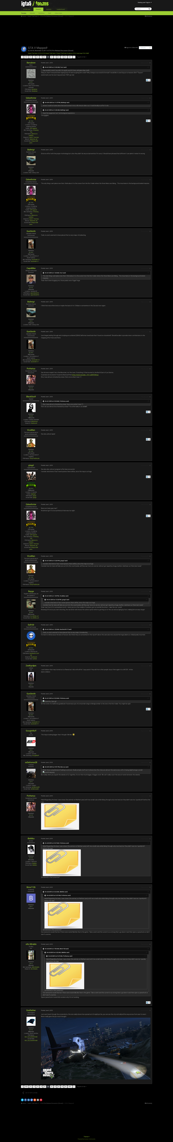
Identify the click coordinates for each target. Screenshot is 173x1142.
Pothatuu (31, 368)
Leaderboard (61, 9)
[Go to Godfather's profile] (31, 1021)
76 (30, 57)
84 (58, 57)
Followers (143, 47)
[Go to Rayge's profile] (31, 604)
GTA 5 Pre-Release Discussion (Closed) (60, 50)
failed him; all (33, 139)
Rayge (31, 591)
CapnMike (31, 268)
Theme (86, 1136)
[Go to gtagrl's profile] (31, 476)
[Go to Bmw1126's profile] (31, 898)
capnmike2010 (34, 293)
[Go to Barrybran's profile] (31, 73)
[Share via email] (37, 1100)
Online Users (58, 13)
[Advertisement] (57, 31)
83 (55, 57)
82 (51, 57)
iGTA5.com (26, 9)
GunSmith (31, 231)
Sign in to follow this (132, 47)
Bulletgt (31, 149)
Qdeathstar (31, 98)
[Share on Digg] (28, 1100)
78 (37, 57)
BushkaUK (34, 657)
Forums (38, 9)
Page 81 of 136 (81, 57)
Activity (48, 9)
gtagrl (31, 465)
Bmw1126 (31, 887)
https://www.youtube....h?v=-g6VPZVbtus (85, 375)
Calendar (32, 13)
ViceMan (31, 430)
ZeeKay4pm (31, 665)
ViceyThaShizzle (34, 458)
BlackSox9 (31, 396)
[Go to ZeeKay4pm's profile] (31, 676)
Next (70, 57)
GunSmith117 (35, 259)
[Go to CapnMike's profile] (31, 279)
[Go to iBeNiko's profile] (31, 849)
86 (65, 57)
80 (44, 57)
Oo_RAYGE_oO (34, 616)
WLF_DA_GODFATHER (31, 1037)
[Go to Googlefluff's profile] (31, 741)
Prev (26, 57)
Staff (49, 13)
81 (48, 57)
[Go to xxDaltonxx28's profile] (31, 773)
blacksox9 (34, 423)
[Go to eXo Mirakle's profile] (31, 955)
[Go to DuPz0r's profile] (24, 49)
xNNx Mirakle (35, 967)
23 (150, 47)
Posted (47, 62)
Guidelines (41, 13)
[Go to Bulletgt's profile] (31, 160)
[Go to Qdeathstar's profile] (31, 108)
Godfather (31, 1010)
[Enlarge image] (95, 1048)
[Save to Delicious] (31, 1100)
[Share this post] (149, 63)
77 (34, 57)
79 (41, 57)
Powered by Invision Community (86, 1139)
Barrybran (31, 62)
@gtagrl (33, 494)
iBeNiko (31, 838)
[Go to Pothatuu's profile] (31, 379)
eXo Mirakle (31, 944)
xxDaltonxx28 (31, 762)
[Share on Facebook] (25, 1100)
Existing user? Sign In (144, 2)
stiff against (33, 128)
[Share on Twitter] (22, 1100)
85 (62, 57)
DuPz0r (32, 50)
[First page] (22, 57)
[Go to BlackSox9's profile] (31, 407)
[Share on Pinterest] (41, 1100)
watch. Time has (34, 137)
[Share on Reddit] (34, 1100)
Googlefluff (31, 731)
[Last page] (74, 57)
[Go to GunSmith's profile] (31, 243)
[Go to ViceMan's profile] (31, 442)
